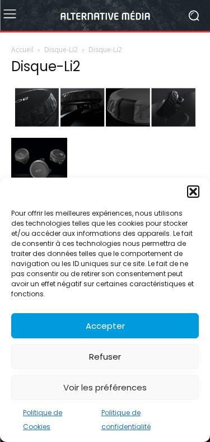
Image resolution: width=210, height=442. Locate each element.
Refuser (105, 356)
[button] (193, 191)
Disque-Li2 (61, 49)
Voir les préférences (105, 387)
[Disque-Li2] (105, 126)
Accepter (105, 326)
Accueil (22, 49)
